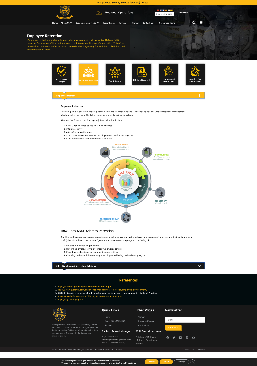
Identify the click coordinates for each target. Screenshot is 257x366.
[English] (160, 10)
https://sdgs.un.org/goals (70, 299)
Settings (181, 361)
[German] (166, 10)
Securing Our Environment (195, 80)
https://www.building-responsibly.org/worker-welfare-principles (90, 296)
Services (122, 23)
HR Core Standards (141, 80)
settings (132, 363)
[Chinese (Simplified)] (158, 10)
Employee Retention (88, 80)
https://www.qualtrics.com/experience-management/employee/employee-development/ (102, 289)
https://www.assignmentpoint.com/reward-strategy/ (84, 286)
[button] (119, 12)
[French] (163, 10)
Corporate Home (167, 23)
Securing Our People (62, 80)
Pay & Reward (115, 81)
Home (55, 23)
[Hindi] (168, 10)
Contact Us (147, 23)
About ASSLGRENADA (115, 321)
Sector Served (109, 23)
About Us (65, 23)
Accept (151, 361)
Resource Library (146, 321)
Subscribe (173, 327)
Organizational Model (86, 23)
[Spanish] (171, 10)
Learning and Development (168, 80)
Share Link (183, 12)
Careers (135, 23)
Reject (166, 361)
